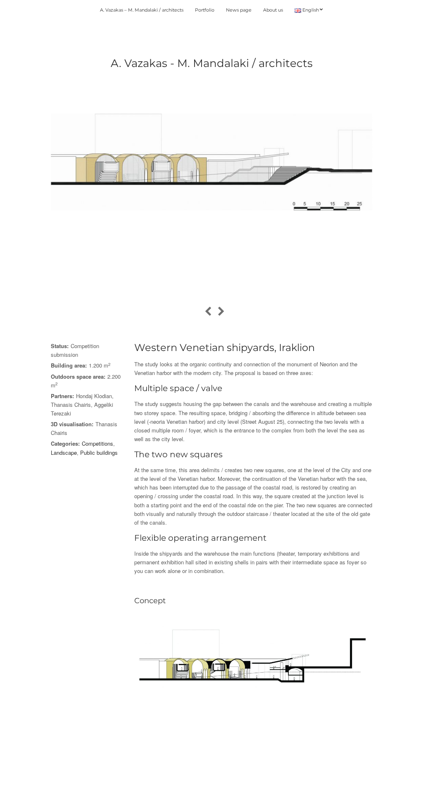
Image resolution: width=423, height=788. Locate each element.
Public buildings (99, 452)
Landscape (64, 452)
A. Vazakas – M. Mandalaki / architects (141, 10)
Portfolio (204, 10)
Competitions (97, 443)
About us (273, 10)
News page (239, 10)
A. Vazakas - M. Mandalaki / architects (212, 63)
